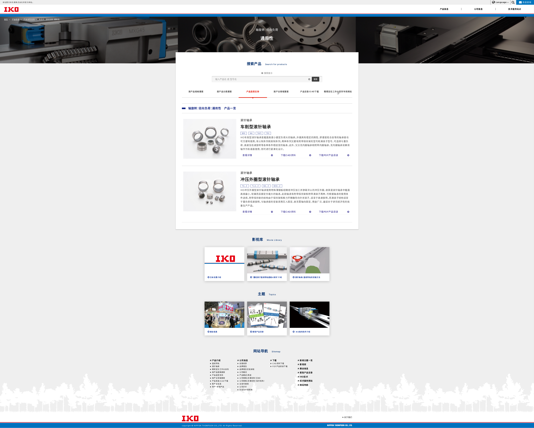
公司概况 (243, 372)
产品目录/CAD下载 (220, 381)
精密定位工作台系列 (220, 369)
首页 (6, 19)
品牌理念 (243, 366)
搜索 (315, 79)
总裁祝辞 (243, 363)
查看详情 (247, 155)
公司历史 (243, 387)
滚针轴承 (216, 366)
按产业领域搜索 (218, 378)
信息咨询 (526, 2)
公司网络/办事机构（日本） (250, 378)
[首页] (11, 9)
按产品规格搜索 (218, 372)
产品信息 (444, 9)
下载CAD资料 (288, 155)
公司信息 (478, 9)
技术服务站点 (514, 9)
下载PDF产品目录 (328, 155)
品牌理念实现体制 (246, 369)
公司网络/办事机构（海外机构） (252, 381)
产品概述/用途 (245, 375)
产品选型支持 (29, 19)
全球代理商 (244, 384)
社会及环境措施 (246, 390)
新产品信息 (216, 384)
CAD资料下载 (278, 363)
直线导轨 (216, 363)
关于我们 (348, 417)
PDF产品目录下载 (280, 366)
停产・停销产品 (218, 387)
